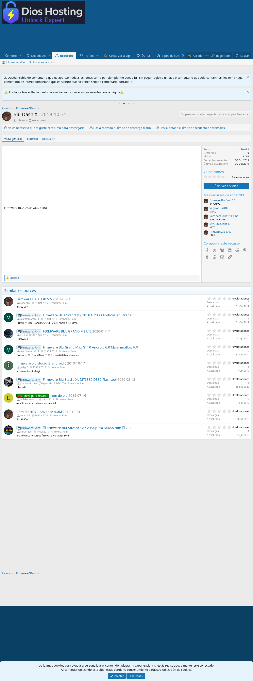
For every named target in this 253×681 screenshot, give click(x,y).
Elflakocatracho (28, 399)
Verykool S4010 (219, 208)
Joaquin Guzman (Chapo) (34, 383)
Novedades (38, 56)
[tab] (119, 103)
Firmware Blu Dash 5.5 (222, 200)
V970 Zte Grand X (220, 224)
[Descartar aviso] (247, 78)
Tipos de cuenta (172, 56)
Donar (146, 56)
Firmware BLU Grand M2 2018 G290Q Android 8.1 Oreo (86, 315)
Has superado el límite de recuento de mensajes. (193, 128)
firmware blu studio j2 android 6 (41, 363)
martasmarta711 (29, 319)
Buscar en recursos (43, 62)
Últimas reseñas (15, 62)
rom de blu (59, 395)
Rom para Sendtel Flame (224, 216)
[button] (20, 55)
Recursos (67, 56)
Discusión (48, 139)
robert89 (22, 120)
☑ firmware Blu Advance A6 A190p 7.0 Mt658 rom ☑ (84, 427)
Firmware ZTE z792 (220, 231)
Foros (13, 56)
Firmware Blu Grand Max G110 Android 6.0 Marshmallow (87, 347)
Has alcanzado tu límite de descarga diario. (122, 128)
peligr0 (24, 367)
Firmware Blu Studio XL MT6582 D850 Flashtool (80, 379)
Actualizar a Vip (119, 56)
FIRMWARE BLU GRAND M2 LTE (67, 331)
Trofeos (89, 56)
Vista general (13, 139)
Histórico (32, 139)
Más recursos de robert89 (224, 195)
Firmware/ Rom (58, 303)
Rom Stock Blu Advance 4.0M (39, 411)
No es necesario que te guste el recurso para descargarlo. (46, 128)
